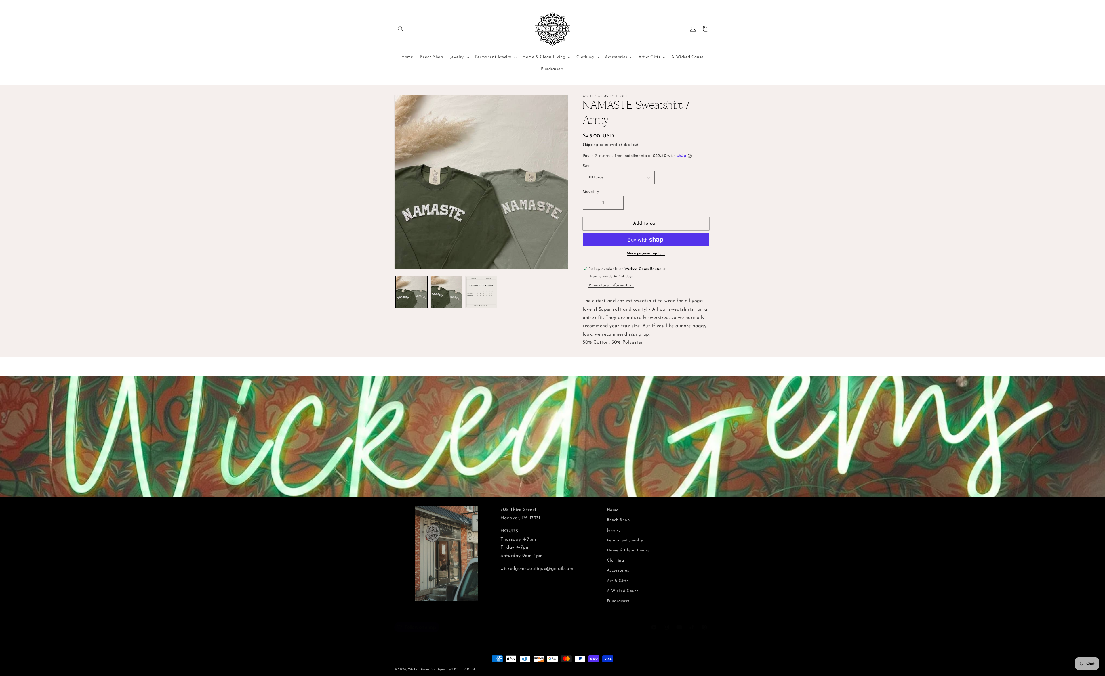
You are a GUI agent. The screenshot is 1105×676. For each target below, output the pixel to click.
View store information (611, 285)
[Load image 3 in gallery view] (481, 292)
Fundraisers (618, 601)
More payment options (646, 253)
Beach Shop (618, 520)
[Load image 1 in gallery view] (412, 292)
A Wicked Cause (623, 591)
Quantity (591, 192)
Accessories (618, 570)
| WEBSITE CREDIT (461, 669)
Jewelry (614, 530)
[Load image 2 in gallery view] (446, 292)
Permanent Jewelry (625, 540)
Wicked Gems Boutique (426, 669)
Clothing (615, 560)
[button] (400, 28)
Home (612, 510)
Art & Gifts (618, 581)
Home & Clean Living (628, 550)
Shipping (590, 145)
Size (586, 166)
